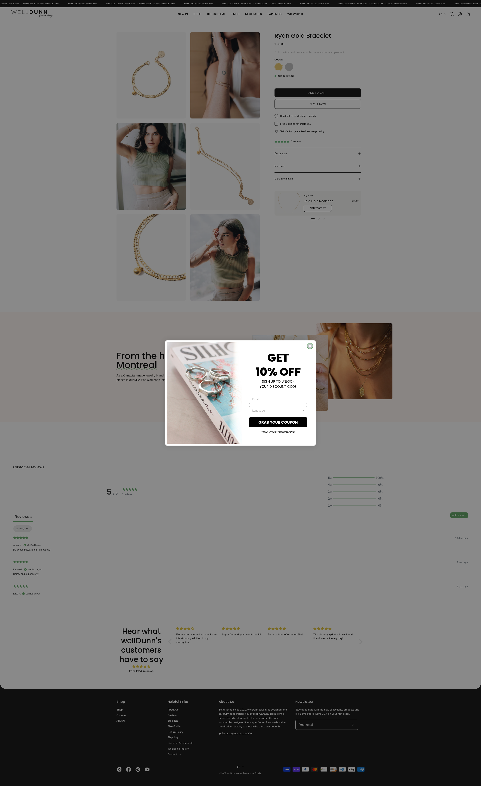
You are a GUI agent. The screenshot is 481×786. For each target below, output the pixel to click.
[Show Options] (304, 410)
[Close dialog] (310, 346)
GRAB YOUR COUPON (278, 422)
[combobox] (277, 410)
